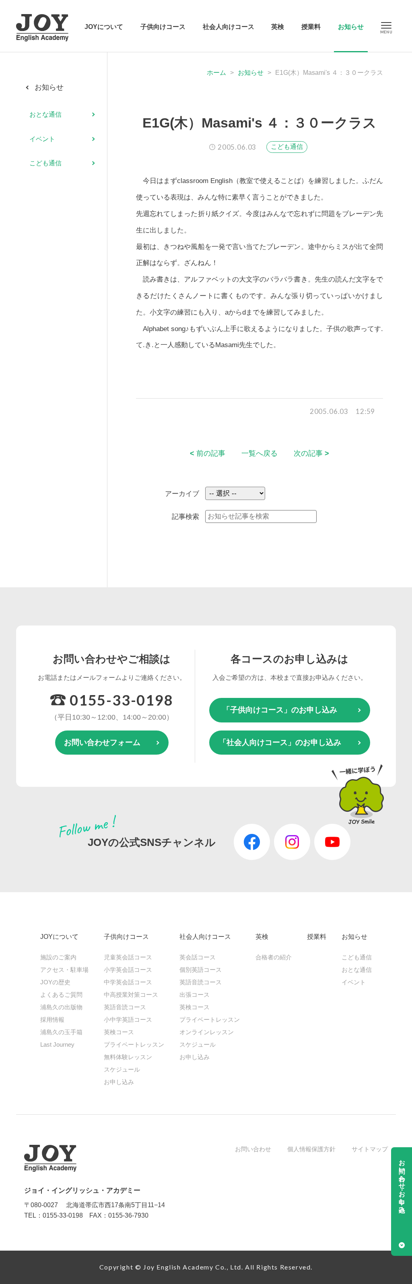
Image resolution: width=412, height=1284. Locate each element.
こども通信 (287, 146)
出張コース (194, 994)
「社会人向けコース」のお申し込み (280, 742)
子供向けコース (162, 26)
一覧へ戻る (259, 453)
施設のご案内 (58, 957)
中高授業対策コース (131, 994)
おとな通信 (45, 114)
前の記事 (207, 453)
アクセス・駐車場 (64, 969)
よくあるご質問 (61, 994)
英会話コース (197, 957)
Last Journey (57, 1044)
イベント (42, 139)
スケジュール (122, 1069)
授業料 (311, 26)
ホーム (216, 72)
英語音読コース (125, 1007)
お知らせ (351, 26)
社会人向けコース (228, 26)
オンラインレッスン (206, 1032)
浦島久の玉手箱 (61, 1032)
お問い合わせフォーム (102, 742)
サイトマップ (370, 1149)
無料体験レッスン (128, 1057)
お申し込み (119, 1081)
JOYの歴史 (55, 982)
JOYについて (103, 26)
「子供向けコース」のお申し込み (279, 710)
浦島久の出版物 (61, 1007)
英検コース (119, 1032)
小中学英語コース (128, 1019)
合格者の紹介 (273, 957)
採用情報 (52, 1019)
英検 (277, 26)
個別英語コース (200, 969)
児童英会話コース (128, 957)
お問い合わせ (253, 1149)
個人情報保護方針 (311, 1149)
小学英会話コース (128, 969)
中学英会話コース (128, 982)
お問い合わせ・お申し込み (402, 1182)
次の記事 (311, 453)
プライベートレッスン (134, 1044)
